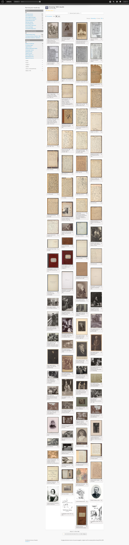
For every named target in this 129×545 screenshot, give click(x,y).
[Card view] (56, 16)
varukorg (110, 1)
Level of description (31, 68)
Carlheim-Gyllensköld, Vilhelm (31, 48)
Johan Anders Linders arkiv (30, 25)
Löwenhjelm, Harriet (29, 50)
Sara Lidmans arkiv (29, 15)
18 (81, 534)
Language (117, 1)
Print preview (49, 16)
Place (27, 62)
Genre (27, 66)
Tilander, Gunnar (28, 53)
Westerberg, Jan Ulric (29, 56)
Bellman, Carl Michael (29, 43)
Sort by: (98, 18)
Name (27, 60)
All (25, 12)
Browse (16, 1)
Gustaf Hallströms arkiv (30, 20)
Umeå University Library (30, 34)
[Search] (40, 1)
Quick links (120, 1)
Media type (28, 70)
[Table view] (59, 16)
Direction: (89, 18)
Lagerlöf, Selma (28, 46)
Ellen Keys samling (29, 22)
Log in (125, 1)
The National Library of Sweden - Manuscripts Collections (36, 36)
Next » (84, 534)
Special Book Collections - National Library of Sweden (36, 37)
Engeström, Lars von (29, 58)
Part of (27, 10)
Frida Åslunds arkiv (29, 14)
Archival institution (31, 31)
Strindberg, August (29, 45)
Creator (28, 40)
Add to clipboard (58, 39)
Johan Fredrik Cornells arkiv (30, 19)
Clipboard (113, 1)
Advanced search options (74, 13)
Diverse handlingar (29, 27)
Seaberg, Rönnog (28, 51)
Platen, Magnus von (29, 54)
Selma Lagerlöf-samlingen (30, 17)
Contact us (27, 541)
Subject (27, 64)
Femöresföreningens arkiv (30, 28)
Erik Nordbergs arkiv (29, 23)
